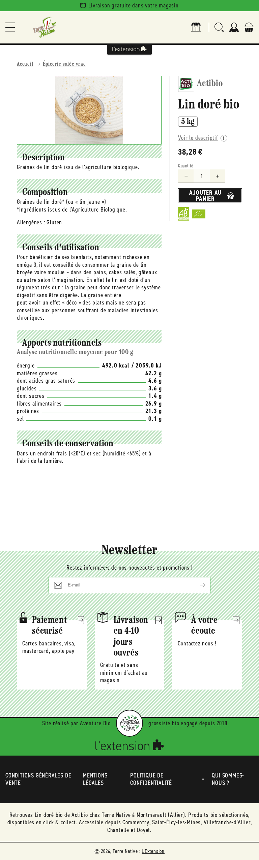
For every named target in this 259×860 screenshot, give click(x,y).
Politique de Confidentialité (151, 779)
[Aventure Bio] (129, 723)
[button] (10, 27)
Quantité (185, 166)
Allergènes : (31, 222)
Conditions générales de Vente (38, 779)
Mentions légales (95, 779)
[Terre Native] (44, 27)
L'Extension (153, 851)
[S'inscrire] (197, 585)
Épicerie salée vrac (64, 64)
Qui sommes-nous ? (228, 779)
